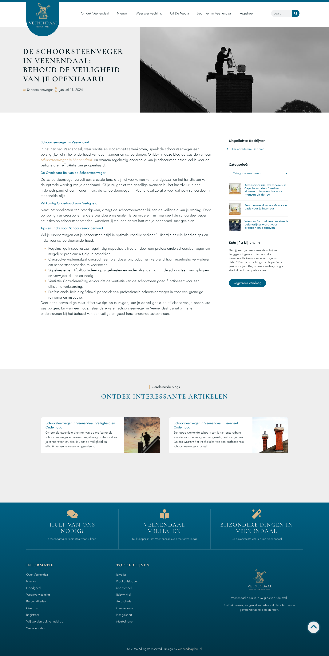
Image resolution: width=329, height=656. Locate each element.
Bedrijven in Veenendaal (214, 13)
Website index (35, 628)
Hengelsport (124, 615)
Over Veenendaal (37, 574)
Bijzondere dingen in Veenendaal (256, 528)
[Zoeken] (295, 13)
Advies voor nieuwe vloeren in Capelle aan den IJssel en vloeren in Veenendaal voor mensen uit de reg (265, 189)
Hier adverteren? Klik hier (247, 149)
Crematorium (124, 608)
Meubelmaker (124, 621)
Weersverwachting (149, 13)
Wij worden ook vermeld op (44, 621)
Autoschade (123, 601)
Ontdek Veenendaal (95, 13)
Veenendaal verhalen (164, 528)
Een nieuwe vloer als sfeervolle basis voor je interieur (265, 207)
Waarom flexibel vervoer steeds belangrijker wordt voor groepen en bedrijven (266, 224)
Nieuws (122, 13)
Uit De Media (179, 13)
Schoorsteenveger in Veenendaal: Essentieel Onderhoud (206, 425)
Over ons (32, 608)
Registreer (247, 13)
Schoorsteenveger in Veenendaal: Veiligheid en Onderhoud (80, 425)
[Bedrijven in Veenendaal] (164, 514)
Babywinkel (123, 594)
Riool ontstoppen (127, 581)
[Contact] (72, 514)
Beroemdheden (36, 601)
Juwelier (121, 574)
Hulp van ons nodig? (72, 528)
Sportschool (124, 588)
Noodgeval (33, 588)
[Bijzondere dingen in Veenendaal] (256, 514)
